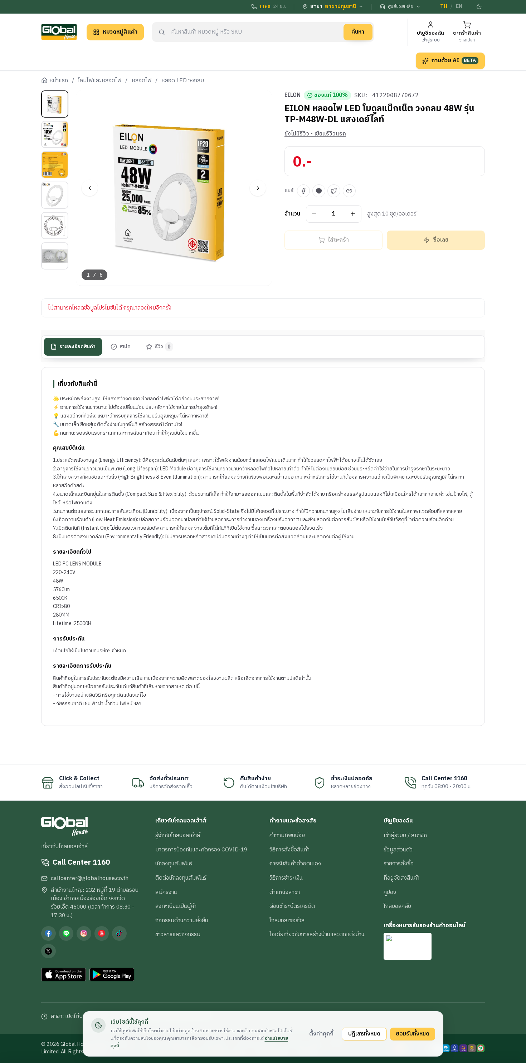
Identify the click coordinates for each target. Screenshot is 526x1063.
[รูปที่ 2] (54, 134)
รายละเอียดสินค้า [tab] (77, 347)
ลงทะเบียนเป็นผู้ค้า (175, 906)
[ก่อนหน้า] (90, 188)
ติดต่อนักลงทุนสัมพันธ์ (180, 877)
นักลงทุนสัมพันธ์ (173, 863)
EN (459, 6)
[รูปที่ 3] (54, 164)
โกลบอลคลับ (397, 906)
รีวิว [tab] (163, 347)
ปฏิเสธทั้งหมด (364, 1033)
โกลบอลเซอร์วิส (287, 920)
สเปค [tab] (125, 347)
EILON (292, 95)
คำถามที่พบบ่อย (287, 835)
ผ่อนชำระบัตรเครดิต (292, 906)
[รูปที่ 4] (54, 195)
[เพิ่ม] (353, 214)
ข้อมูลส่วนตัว (398, 849)
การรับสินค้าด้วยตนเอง (295, 863)
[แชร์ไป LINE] (318, 190)
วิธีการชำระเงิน (286, 877)
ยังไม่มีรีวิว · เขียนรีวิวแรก (315, 134)
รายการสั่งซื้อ (399, 863)
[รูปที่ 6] (54, 256)
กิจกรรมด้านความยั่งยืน (181, 920)
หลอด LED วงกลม (182, 80)
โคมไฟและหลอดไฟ (99, 80)
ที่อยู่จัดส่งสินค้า (401, 877)
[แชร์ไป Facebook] (303, 190)
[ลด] (314, 214)
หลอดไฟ (141, 80)
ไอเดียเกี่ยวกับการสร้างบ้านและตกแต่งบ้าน (317, 934)
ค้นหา (357, 31)
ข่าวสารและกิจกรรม (177, 934)
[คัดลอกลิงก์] (349, 190)
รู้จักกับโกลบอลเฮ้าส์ (177, 835)
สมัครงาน (166, 892)
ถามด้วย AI (453, 60)
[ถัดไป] (258, 188)
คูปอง (390, 892)
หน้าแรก (58, 80)
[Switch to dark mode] (479, 7)
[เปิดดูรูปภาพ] (174, 188)
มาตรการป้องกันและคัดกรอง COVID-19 (201, 849)
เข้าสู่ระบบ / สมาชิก (405, 835)
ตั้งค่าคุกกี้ (321, 1033)
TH (443, 6)
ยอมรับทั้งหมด (412, 1033)
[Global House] (59, 32)
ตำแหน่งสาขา (284, 892)
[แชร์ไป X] (333, 190)
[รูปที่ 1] (54, 104)
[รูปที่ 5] (54, 225)
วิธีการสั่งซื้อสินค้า (289, 849)
